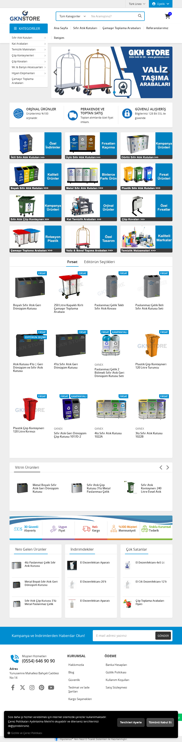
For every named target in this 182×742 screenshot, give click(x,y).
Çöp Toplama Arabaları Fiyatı (150, 602)
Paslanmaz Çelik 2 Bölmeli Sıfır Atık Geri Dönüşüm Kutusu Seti (109, 373)
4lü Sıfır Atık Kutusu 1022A (108, 435)
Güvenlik (74, 680)
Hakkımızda (76, 665)
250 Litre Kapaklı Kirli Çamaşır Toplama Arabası (68, 308)
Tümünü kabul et (160, 722)
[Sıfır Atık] (91, 528)
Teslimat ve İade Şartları (78, 689)
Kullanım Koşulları (117, 680)
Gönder (163, 635)
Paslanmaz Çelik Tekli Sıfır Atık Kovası (109, 307)
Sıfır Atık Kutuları (22, 37)
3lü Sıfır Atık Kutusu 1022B (148, 435)
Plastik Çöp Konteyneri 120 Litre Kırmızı (28, 430)
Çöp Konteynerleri (23, 55)
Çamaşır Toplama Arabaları (23, 81)
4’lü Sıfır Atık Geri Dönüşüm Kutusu (66, 366)
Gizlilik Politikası (116, 672)
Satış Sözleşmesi (116, 687)
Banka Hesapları (116, 665)
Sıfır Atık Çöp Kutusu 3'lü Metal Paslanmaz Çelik (99, 488)
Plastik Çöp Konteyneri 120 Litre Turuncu (150, 366)
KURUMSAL (76, 656)
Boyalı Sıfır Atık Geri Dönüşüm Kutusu (27, 307)
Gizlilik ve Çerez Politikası (26, 733)
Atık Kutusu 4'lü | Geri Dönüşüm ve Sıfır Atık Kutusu (28, 368)
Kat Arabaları (20, 43)
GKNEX (99, 364)
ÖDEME (110, 656)
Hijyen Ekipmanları (23, 73)
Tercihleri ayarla (131, 722)
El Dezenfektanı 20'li (93, 581)
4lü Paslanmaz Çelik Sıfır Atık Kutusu (40, 564)
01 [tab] (109, 92)
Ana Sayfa (61, 28)
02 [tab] (114, 92)
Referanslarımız (157, 28)
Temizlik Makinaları (24, 49)
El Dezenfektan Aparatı (95, 562)
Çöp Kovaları (19, 61)
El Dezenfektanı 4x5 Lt (150, 562)
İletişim (59, 38)
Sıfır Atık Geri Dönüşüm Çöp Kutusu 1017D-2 (70, 435)
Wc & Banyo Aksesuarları (27, 67)
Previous (55, 72)
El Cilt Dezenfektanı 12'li (151, 581)
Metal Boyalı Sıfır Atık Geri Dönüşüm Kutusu (46, 488)
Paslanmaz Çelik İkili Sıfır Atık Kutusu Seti (149, 307)
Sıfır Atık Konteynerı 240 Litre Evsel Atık (151, 488)
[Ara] (140, 16)
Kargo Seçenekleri (80, 699)
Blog (71, 672)
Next (168, 72)
